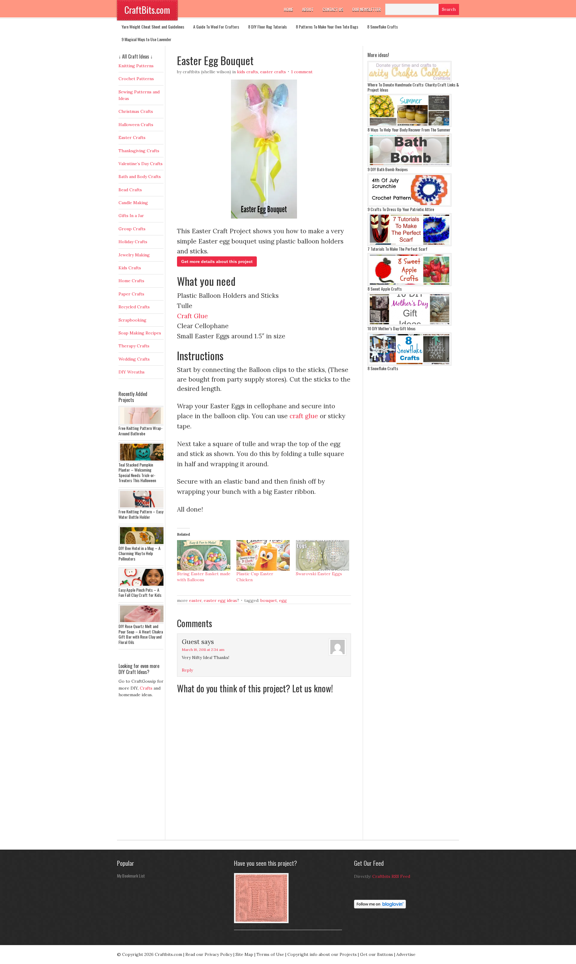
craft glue (304, 416)
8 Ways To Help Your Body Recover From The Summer (409, 129)
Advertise (406, 954)
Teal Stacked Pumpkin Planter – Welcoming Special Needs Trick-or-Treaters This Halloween (137, 472)
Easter (195, 600)
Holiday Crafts (132, 241)
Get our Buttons (376, 954)
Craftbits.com (168, 954)
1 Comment (302, 71)
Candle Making (133, 202)
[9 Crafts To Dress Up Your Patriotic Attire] (410, 205)
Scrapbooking (132, 320)
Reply (187, 670)
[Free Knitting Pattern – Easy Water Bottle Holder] (142, 507)
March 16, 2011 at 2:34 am (203, 649)
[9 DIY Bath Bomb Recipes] (410, 165)
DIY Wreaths (131, 372)
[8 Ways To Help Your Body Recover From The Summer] (410, 125)
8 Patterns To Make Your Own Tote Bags (327, 26)
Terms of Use (270, 954)
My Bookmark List (131, 875)
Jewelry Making (134, 255)
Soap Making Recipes (139, 333)
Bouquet (268, 600)
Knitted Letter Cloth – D (253, 926)
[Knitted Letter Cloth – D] (261, 921)
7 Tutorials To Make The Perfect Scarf (398, 249)
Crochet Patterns (136, 78)
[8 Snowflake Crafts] (410, 364)
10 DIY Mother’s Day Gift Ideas (392, 328)
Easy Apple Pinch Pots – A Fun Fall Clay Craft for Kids (139, 592)
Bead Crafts (130, 189)
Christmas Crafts (135, 111)
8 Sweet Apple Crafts (385, 289)
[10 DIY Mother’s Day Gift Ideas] (410, 324)
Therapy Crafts (133, 346)
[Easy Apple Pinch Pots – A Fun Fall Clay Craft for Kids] (142, 585)
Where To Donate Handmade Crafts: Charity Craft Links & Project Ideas (413, 87)
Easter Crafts (273, 71)
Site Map (244, 954)
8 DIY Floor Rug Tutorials (267, 26)
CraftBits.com (147, 10)
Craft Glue (192, 316)
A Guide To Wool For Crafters (216, 26)
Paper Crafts (131, 294)
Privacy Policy (218, 954)
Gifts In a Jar (131, 215)
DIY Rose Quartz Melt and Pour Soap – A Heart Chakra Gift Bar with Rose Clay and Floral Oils (140, 634)
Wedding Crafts (134, 359)
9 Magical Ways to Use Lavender (146, 39)
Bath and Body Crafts (139, 176)
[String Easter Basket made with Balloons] (203, 555)
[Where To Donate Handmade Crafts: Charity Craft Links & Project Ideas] (410, 80)
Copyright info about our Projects (322, 954)
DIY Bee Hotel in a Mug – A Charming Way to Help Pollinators (139, 553)
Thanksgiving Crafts (138, 150)
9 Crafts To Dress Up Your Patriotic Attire (401, 209)
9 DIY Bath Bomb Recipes (388, 169)
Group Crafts (132, 228)
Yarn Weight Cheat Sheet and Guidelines (153, 26)
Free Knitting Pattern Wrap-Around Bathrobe (140, 431)
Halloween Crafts (135, 124)
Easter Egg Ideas (220, 600)
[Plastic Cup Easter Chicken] (263, 555)
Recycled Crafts (134, 307)
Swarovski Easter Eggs (319, 573)
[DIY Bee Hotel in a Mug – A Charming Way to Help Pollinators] (142, 544)
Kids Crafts (247, 71)
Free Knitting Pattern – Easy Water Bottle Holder (140, 514)
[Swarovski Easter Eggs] (322, 555)
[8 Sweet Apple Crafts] (410, 284)
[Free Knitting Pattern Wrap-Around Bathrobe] (142, 424)
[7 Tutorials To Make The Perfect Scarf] (410, 244)
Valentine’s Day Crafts (140, 163)
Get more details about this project (217, 261)
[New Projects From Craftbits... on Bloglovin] (380, 907)
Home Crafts (131, 280)
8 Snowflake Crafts (382, 26)
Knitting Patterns (136, 65)
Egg (283, 600)
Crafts (146, 688)
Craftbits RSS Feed (391, 876)
